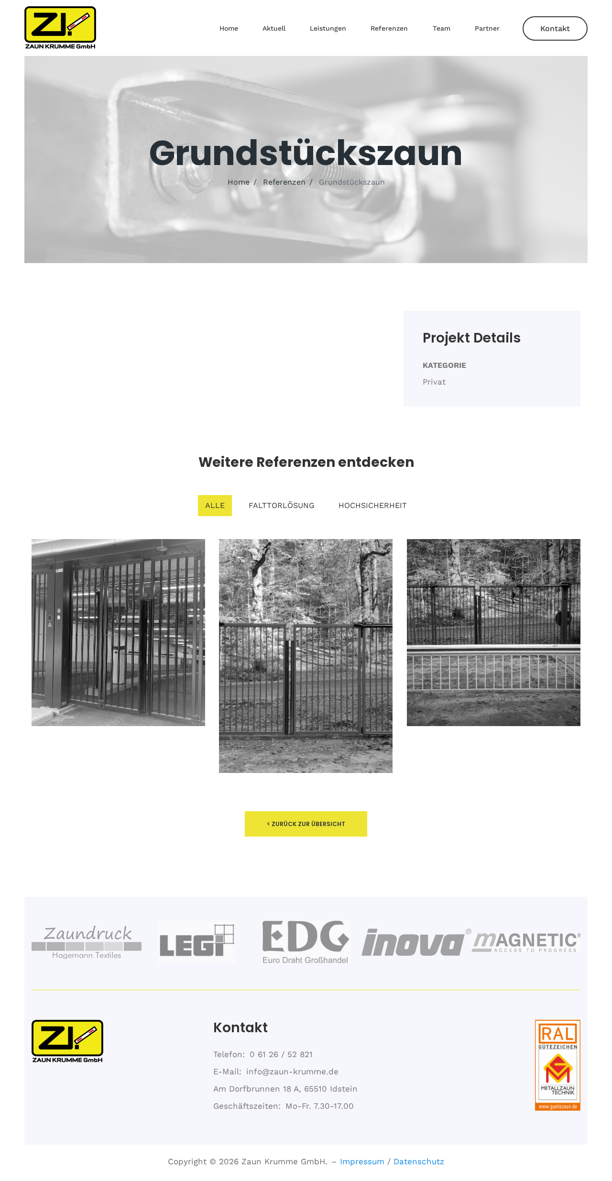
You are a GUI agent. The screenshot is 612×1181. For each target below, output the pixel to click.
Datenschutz (418, 1161)
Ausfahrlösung (493, 636)
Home (228, 28)
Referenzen (389, 28)
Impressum (362, 1161)
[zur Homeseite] (60, 28)
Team (441, 28)
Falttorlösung (282, 505)
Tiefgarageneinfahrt (118, 636)
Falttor (306, 659)
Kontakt (555, 28)
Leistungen (328, 28)
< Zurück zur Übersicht (306, 824)
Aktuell (273, 28)
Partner (487, 28)
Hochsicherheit (373, 505)
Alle (215, 505)
